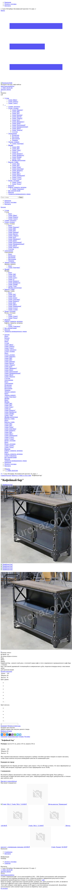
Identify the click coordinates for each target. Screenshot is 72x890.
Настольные (16, 138)
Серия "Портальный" (19, 125)
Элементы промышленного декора (19, 194)
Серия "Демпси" (17, 118)
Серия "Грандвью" (18, 143)
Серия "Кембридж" (18, 155)
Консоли (11, 192)
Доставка (27, 736)
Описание (4, 736)
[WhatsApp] (15, 735)
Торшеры (15, 140)
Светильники (12, 133)
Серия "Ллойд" (17, 182)
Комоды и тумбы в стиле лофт (21, 475)
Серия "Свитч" (13, 103)
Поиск (21, 197)
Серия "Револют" (17, 110)
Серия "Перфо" (17, 157)
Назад (10, 213)
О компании (8, 852)
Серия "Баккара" (17, 115)
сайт (43, 880)
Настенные (15, 137)
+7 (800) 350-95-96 (6, 88)
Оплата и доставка (10, 4)
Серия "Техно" (16, 184)
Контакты (7, 5)
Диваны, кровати (13, 142)
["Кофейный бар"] (7, 484)
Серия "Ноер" (16, 123)
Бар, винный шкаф (14, 190)
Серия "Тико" (16, 158)
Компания (7, 2)
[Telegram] (20, 735)
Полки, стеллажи (13, 180)
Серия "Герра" (16, 167)
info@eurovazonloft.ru (7, 86)
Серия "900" (16, 147)
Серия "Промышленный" (20, 127)
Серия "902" (16, 148)
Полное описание (6, 671)
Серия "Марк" (12, 100)
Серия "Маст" (16, 174)
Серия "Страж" (17, 179)
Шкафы (10, 145)
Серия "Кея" (16, 172)
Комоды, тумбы (13, 162)
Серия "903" (16, 113)
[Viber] (12, 735)
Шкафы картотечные (18, 160)
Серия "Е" (15, 152)
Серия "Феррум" (17, 130)
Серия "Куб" (16, 120)
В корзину (4, 726)
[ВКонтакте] (2, 735)
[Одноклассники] (4, 735)
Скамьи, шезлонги (14, 106)
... (5, 105)
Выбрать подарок (6, 731)
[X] (10, 735)
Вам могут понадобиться (9, 781)
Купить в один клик (14, 726)
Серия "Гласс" (16, 150)
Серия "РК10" (16, 128)
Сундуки (15, 132)
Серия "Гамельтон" (18, 189)
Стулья (6, 98)
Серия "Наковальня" (18, 175)
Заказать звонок (6, 89)
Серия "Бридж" (17, 116)
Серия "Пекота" (13, 101)
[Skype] (17, 735)
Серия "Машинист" (18, 121)
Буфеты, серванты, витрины (17, 187)
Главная (3, 475)
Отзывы (21, 736)
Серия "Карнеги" (17, 153)
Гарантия (7, 863)
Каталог (3, 207)
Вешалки (11, 185)
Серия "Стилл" (17, 177)
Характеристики (13, 736)
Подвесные (15, 135)
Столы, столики (13, 108)
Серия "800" (16, 111)
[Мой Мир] (7, 735)
